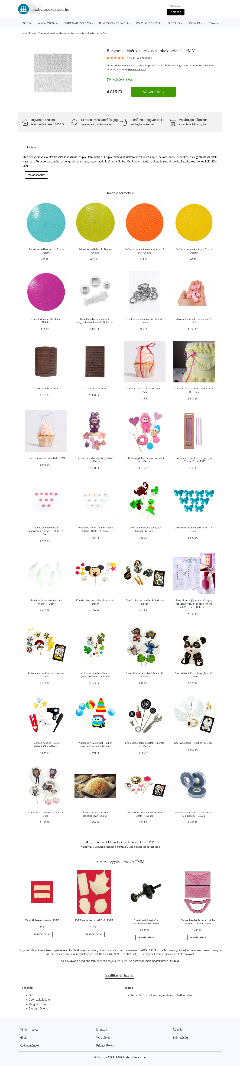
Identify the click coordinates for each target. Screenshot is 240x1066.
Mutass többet (36, 175)
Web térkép (103, 1037)
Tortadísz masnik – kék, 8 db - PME (46, 458)
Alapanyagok (46, 23)
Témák (212, 23)
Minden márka (29, 1029)
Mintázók (122, 846)
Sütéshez (174, 23)
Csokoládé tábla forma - (46, 388)
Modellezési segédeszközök (144, 846)
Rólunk (177, 1029)
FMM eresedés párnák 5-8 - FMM (94, 920)
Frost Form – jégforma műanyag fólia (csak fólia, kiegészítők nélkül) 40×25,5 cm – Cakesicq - (194, 603)
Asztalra (194, 23)
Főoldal (27, 23)
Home (24, 33)
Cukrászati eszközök (77, 23)
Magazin (101, 1029)
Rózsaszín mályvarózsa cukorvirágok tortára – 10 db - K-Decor (46, 530)
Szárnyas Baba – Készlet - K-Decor (193, 742)
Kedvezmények (29, 1045)
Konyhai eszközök (148, 23)
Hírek (23, 1037)
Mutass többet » (137, 69)
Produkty (33, 33)
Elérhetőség (180, 1037)
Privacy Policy (105, 1045)
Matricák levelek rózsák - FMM (42, 920)
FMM (202, 65)
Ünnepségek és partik (113, 23)
